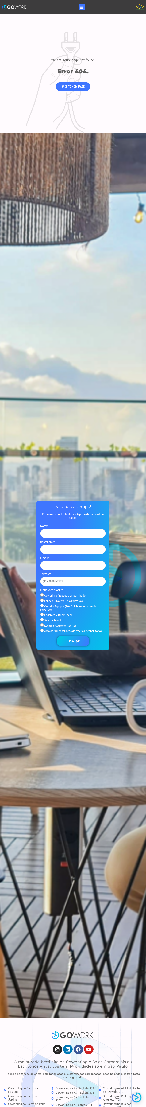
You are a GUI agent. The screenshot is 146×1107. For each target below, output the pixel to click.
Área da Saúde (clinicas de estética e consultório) (73, 631)
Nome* (44, 526)
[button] (82, 7)
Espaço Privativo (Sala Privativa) (63, 600)
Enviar (73, 641)
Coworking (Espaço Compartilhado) (65, 595)
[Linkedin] (68, 1049)
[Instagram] (57, 1049)
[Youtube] (89, 1049)
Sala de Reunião (53, 620)
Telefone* (45, 573)
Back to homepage (73, 86)
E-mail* (44, 557)
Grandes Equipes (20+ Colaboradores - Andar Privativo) (69, 608)
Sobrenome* (47, 542)
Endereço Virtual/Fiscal (58, 615)
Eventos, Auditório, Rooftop (60, 625)
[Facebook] (78, 1049)
